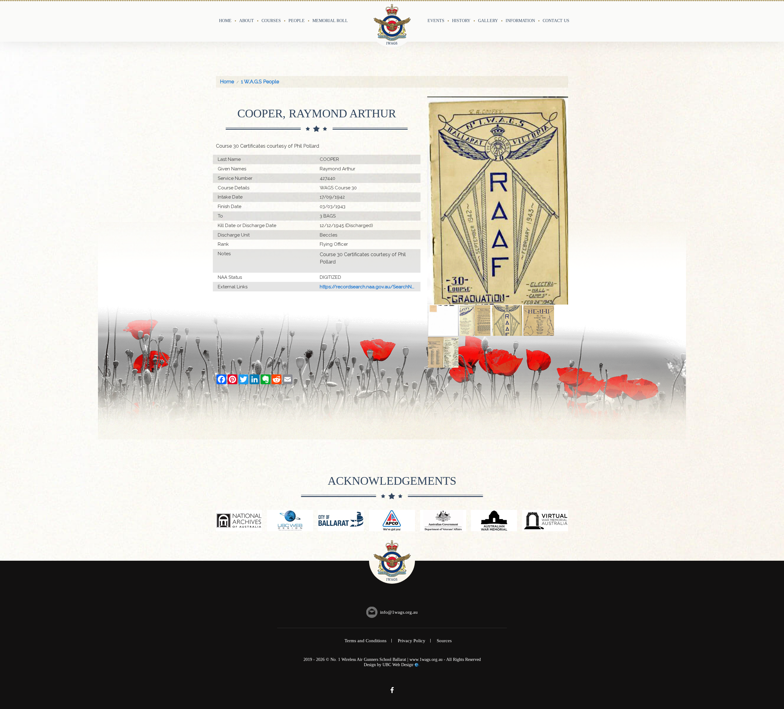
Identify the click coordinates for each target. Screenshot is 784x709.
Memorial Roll (330, 20)
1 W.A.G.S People (260, 82)
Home (225, 20)
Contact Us (556, 20)
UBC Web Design (398, 664)
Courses (271, 20)
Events (436, 20)
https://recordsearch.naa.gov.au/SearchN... (367, 287)
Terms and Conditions (365, 640)
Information (520, 20)
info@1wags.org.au (399, 612)
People (296, 20)
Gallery (488, 20)
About (246, 20)
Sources (444, 640)
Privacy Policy (411, 640)
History (461, 20)
